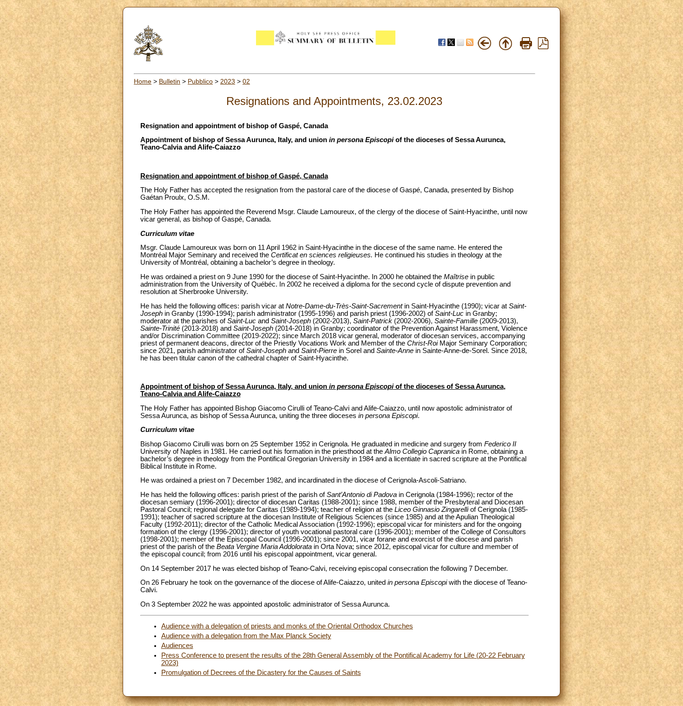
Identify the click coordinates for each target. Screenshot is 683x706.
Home (142, 81)
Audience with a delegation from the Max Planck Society (246, 636)
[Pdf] (543, 47)
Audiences (177, 645)
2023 (227, 81)
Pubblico (200, 81)
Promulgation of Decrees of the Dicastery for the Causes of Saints (261, 672)
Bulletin (169, 81)
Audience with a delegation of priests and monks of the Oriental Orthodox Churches (287, 626)
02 (246, 81)
